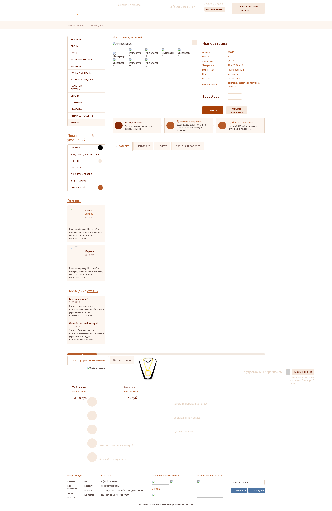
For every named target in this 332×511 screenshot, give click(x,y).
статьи (92, 291)
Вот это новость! (78, 299)
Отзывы (74, 201)
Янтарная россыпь (82, 115)
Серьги (75, 96)
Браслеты (76, 39)
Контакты (178, 17)
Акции (135, 17)
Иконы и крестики (81, 59)
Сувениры (76, 102)
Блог (86, 481)
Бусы (74, 53)
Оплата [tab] (162, 146)
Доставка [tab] (122, 146)
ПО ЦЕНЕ (75, 161)
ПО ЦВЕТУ (76, 167)
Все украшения (72, 487)
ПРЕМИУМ (76, 147)
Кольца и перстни (76, 87)
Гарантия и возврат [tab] (187, 146)
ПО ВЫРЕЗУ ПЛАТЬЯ (81, 174)
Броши (75, 46)
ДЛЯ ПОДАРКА (79, 181)
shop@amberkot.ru (110, 486)
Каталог (71, 481)
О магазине (121, 17)
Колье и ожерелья (81, 73)
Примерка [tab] (143, 146)
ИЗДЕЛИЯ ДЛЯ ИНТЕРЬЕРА (85, 154)
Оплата (71, 497)
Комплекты (78, 122)
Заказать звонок (215, 9)
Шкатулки (77, 109)
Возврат (88, 486)
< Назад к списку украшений (127, 37)
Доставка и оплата (155, 17)
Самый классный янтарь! (83, 323)
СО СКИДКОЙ (78, 187)
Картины (76, 66)
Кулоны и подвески (83, 79)
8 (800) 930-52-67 (228, 372)
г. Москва (135, 5)
